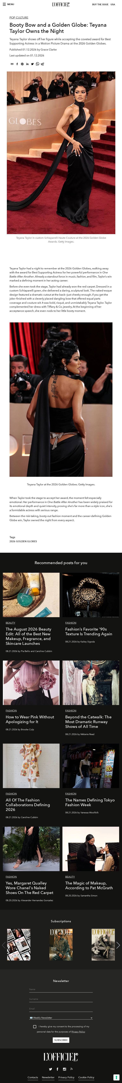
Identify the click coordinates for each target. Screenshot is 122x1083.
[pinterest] (22, 64)
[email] (12, 64)
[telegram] (42, 64)
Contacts (33, 1077)
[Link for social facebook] (57, 1069)
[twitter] (32, 64)
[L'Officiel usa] (61, 4)
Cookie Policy (86, 1077)
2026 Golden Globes (23, 541)
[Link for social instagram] (64, 1069)
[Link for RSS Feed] (71, 1069)
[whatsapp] (37, 64)
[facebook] (17, 64)
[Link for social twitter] (50, 1069)
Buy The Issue (100, 4)
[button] (118, 945)
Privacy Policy (78, 1031)
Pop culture (19, 17)
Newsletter (48, 1077)
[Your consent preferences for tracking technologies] (116, 1077)
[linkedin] (27, 64)
